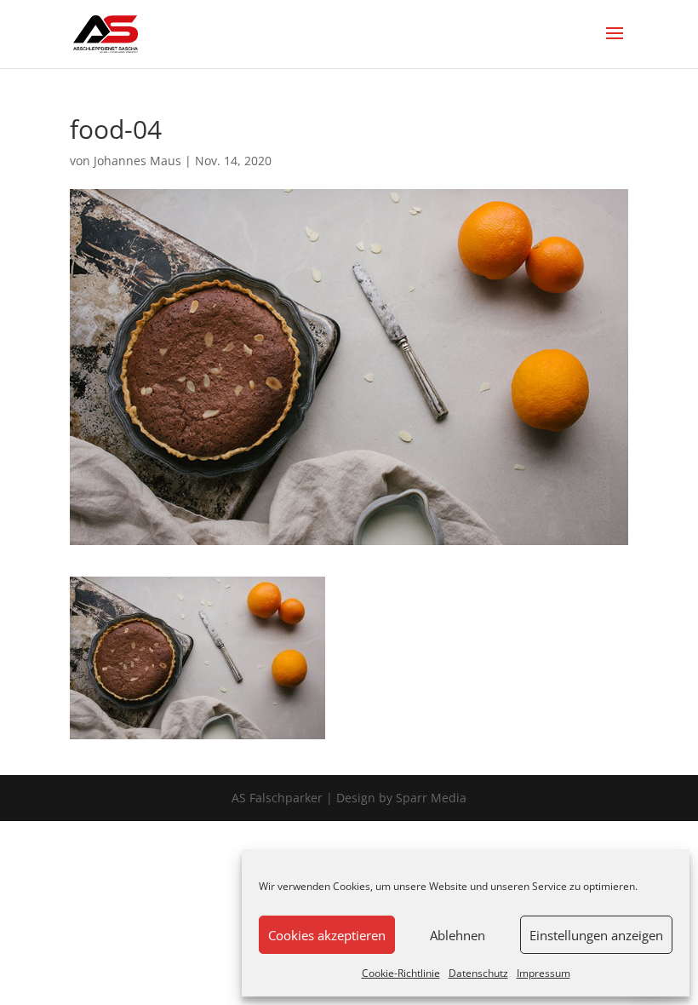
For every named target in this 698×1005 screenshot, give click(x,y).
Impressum (543, 973)
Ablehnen (457, 935)
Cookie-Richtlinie (401, 973)
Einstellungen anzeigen (596, 935)
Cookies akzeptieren (327, 935)
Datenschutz (478, 973)
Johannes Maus (137, 160)
